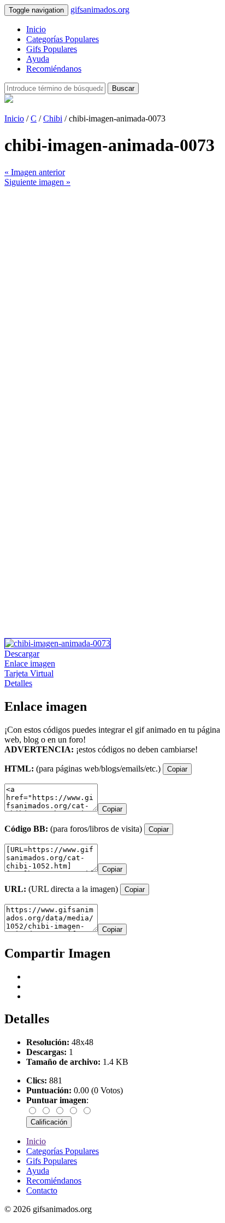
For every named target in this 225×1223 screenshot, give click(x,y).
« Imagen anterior (34, 172)
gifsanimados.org (99, 9)
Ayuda (37, 58)
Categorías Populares (62, 39)
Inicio (36, 29)
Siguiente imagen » (37, 182)
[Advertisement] (112, 300)
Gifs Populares (51, 49)
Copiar (177, 769)
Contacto (41, 1190)
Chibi (52, 118)
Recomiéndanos (53, 68)
